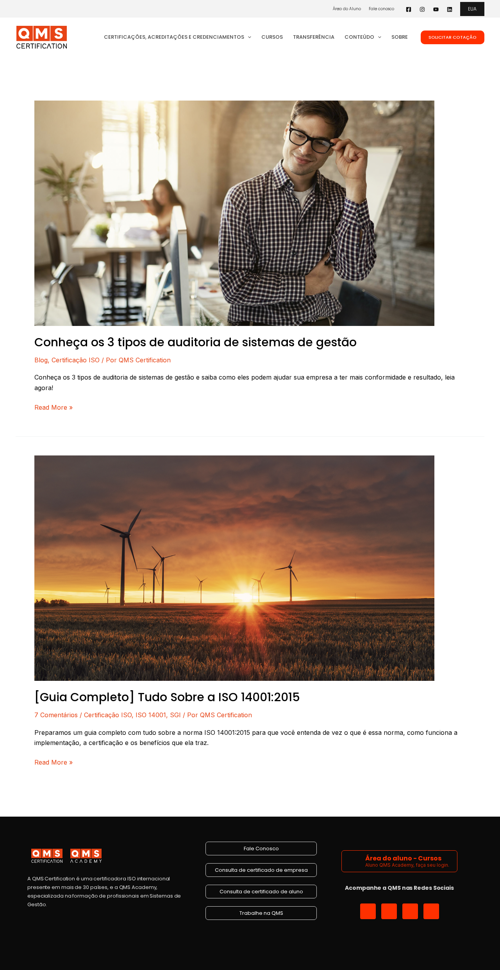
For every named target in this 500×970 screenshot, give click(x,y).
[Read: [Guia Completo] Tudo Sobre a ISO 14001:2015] (234, 568)
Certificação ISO (76, 360)
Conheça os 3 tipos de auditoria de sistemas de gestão (195, 342)
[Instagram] (422, 9)
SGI (175, 715)
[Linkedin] (449, 9)
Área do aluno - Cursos (403, 858)
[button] (472, 9)
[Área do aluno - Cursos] (354, 861)
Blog (41, 360)
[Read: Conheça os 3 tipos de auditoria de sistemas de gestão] (234, 212)
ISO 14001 (151, 715)
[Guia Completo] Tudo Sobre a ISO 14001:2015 (167, 697)
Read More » (53, 406)
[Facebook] (408, 9)
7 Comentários (56, 715)
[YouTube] (436, 9)
